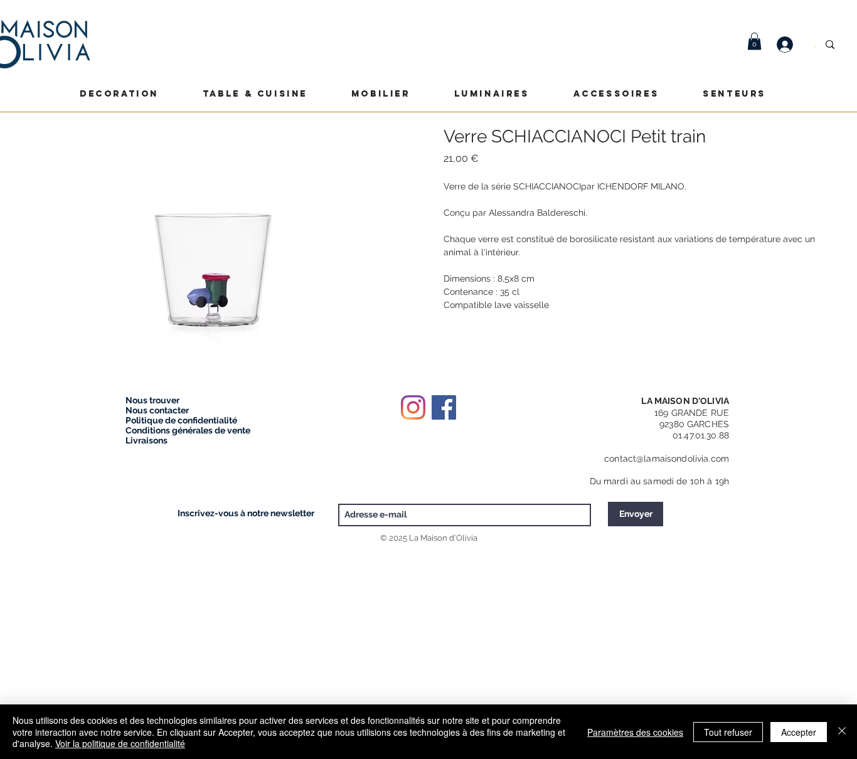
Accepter (798, 732)
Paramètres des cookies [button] (635, 732)
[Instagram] (413, 407)
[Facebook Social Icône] (444, 407)
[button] (754, 41)
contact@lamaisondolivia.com (666, 459)
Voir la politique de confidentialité (120, 743)
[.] (791, 44)
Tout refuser (728, 732)
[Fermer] (841, 731)
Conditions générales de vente (187, 430)
